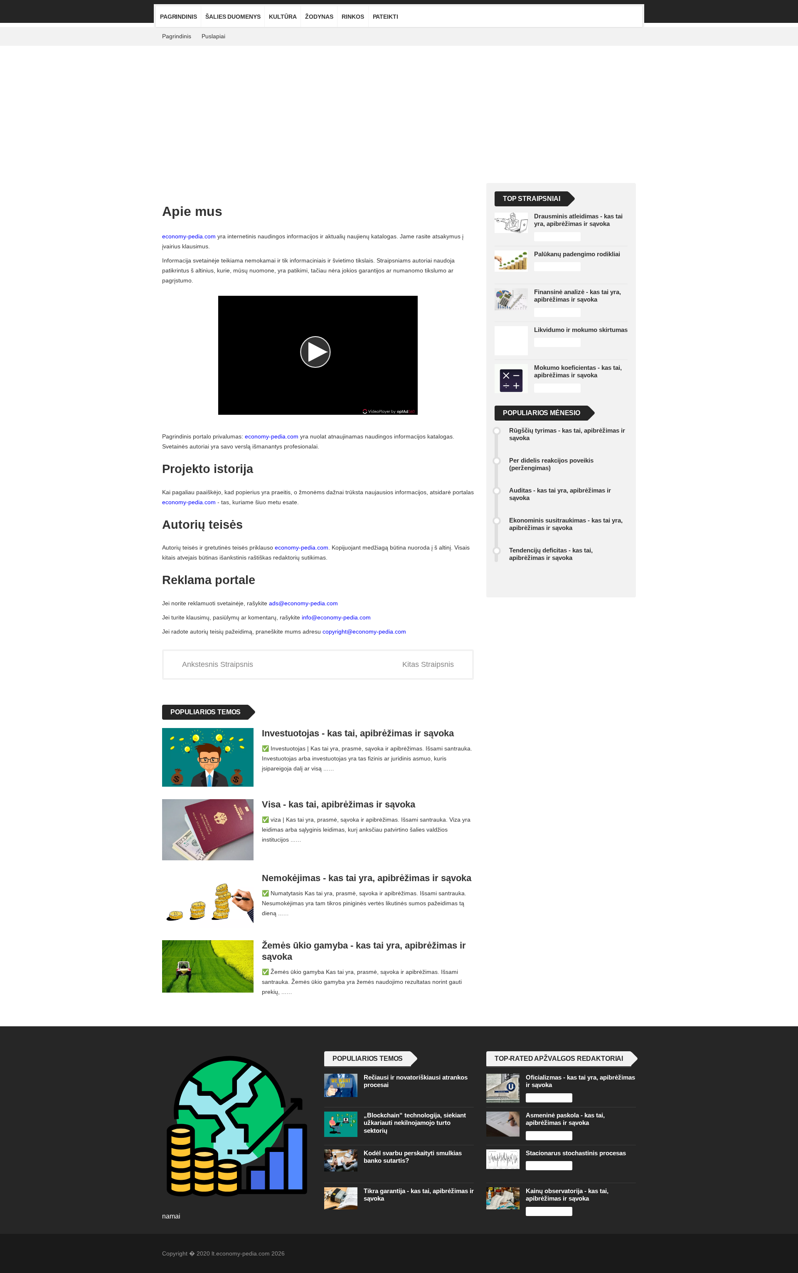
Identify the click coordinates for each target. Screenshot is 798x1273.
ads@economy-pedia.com (303, 603)
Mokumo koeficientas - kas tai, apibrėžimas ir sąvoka (578, 371)
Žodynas (319, 16)
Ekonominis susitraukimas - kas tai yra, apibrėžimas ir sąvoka (566, 524)
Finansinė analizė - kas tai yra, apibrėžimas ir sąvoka (577, 295)
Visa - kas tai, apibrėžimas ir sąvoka (338, 804)
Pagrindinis (178, 16)
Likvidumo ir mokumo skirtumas (581, 329)
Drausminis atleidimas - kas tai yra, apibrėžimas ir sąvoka (578, 220)
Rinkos (353, 16)
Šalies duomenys (232, 16)
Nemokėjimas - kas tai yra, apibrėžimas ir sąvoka (366, 878)
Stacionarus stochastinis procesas (576, 1153)
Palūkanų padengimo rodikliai (577, 254)
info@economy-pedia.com (336, 617)
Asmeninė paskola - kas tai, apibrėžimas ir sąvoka (565, 1119)
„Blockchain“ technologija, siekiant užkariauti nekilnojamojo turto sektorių (415, 1123)
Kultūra (282, 16)
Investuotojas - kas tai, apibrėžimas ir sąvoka (358, 733)
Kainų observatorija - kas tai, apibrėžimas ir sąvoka (567, 1194)
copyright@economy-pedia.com (364, 631)
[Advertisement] (399, 108)
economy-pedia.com (189, 236)
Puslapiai (213, 36)
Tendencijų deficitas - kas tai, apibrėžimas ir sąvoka (551, 554)
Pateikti (385, 16)
